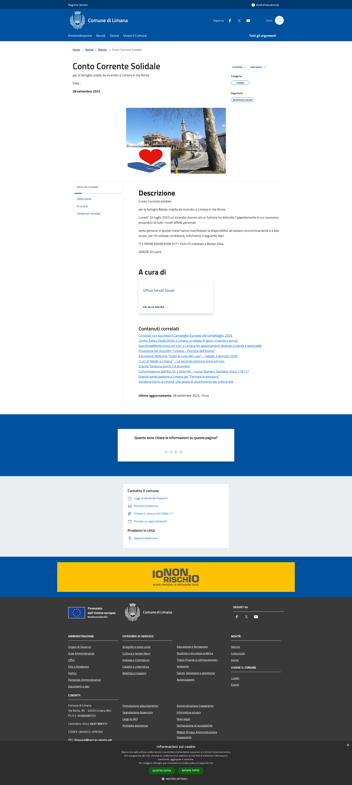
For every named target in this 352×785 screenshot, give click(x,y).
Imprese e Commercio (135, 660)
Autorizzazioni (186, 679)
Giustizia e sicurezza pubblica (195, 653)
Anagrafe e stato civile (136, 647)
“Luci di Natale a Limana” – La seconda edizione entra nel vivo (182, 361)
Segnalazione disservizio (137, 712)
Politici (72, 673)
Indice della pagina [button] (87, 187)
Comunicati (238, 653)
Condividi (237, 67)
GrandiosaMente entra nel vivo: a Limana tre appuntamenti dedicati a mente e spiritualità (200, 345)
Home (76, 49)
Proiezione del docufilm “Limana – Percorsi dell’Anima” (177, 350)
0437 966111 (98, 723)
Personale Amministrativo (84, 680)
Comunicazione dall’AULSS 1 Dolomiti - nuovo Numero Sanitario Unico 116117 (194, 371)
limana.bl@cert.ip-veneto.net (93, 740)
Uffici (71, 660)
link (211, 762)
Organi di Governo (79, 647)
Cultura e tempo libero (136, 653)
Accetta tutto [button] (162, 770)
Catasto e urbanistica (135, 666)
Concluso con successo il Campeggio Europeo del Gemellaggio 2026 (185, 335)
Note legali (183, 719)
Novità (89, 49)
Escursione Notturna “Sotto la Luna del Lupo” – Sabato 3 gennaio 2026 (188, 356)
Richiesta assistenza (135, 725)
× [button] (347, 745)
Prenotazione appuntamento (140, 706)
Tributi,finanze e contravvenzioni (197, 660)
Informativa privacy (189, 712)
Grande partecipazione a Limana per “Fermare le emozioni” (179, 376)
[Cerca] (279, 20)
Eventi (235, 684)
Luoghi (235, 678)
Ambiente (183, 666)
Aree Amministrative (81, 653)
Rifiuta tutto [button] (190, 770)
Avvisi (235, 660)
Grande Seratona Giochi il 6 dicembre (164, 366)
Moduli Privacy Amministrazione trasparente (197, 734)
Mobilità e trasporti (134, 673)
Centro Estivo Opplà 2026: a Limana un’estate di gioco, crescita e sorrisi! (188, 340)
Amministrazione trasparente (195, 706)
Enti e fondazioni (78, 666)
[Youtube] (246, 20)
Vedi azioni (256, 67)
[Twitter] (237, 20)
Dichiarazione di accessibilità (194, 725)
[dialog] (176, 763)
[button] (175, 779)
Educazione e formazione (192, 646)
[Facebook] (228, 20)
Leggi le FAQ (130, 719)
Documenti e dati (78, 686)
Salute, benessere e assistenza (196, 673)
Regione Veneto (78, 5)
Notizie (102, 49)
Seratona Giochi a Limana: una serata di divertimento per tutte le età (186, 381)
